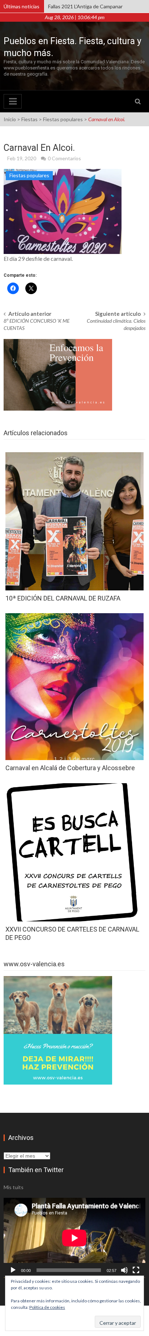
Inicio (10, 119)
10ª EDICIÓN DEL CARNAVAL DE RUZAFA (62, 598)
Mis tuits (14, 1187)
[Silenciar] (124, 1270)
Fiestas (29, 119)
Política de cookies (47, 1307)
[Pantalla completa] (136, 1270)
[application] (74, 1238)
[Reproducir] (13, 1270)
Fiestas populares (63, 119)
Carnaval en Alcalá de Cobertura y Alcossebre (70, 768)
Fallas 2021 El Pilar (68, 6)
